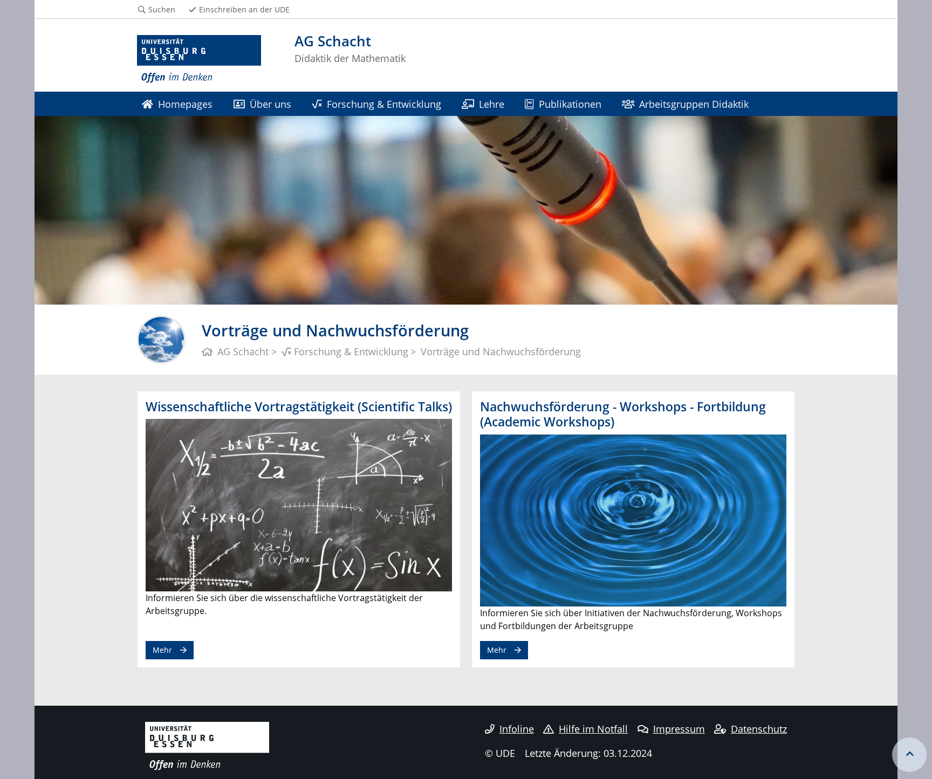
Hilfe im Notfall (593, 728)
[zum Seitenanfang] (909, 754)
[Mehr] (299, 504)
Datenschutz (759, 728)
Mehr (162, 650)
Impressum (679, 728)
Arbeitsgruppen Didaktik (694, 104)
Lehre (491, 104)
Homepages (185, 104)
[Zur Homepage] (199, 59)
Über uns (270, 104)
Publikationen (570, 104)
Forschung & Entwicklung (384, 104)
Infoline (516, 728)
